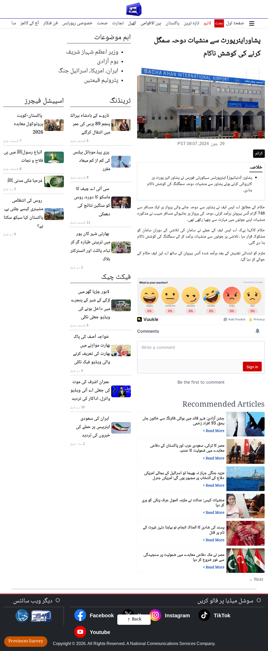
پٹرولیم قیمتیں (101, 80)
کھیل (132, 23)
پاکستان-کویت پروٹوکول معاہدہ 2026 (28, 124)
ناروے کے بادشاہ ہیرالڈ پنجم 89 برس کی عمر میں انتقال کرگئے (90, 124)
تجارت (118, 23)
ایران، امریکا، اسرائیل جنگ (88, 71)
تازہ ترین (191, 23)
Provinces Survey (25, 641)
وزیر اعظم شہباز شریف (92, 52)
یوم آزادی (107, 61)
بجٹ (219, 23)
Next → (256, 580)
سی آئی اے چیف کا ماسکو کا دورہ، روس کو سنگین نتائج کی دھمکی (92, 201)
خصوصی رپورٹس (77, 23)
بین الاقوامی (151, 23)
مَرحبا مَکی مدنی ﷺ (24, 181)
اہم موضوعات (112, 37)
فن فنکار (50, 23)
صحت (102, 23)
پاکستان (172, 23)
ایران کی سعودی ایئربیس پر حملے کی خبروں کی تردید (93, 427)
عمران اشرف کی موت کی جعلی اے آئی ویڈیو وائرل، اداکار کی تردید (90, 390)
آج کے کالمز (29, 23)
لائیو (207, 23)
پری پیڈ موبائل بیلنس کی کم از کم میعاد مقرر (91, 160)
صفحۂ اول (235, 23)
